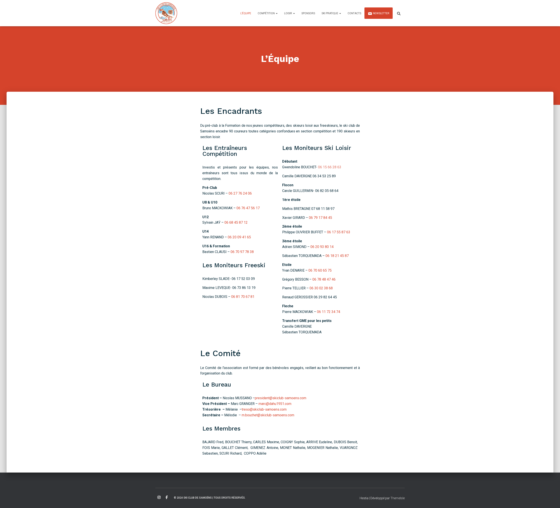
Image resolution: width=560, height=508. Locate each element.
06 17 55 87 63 (338, 232)
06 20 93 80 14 (322, 247)
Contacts (354, 13)
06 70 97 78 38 (242, 252)
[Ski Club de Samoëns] (166, 13)
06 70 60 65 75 (320, 270)
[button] (276, 13)
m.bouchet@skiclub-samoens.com (268, 415)
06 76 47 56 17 (248, 208)
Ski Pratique (330, 13)
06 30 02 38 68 (321, 288)
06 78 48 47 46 (324, 279)
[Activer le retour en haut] (551, 499)
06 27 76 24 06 (240, 193)
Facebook (166, 497)
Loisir (288, 13)
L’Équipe (245, 13)
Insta (159, 497)
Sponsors (308, 13)
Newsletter (381, 13)
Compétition (266, 13)
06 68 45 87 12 (236, 222)
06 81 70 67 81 (242, 297)
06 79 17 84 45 (320, 218)
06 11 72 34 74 (328, 312)
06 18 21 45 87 (337, 256)
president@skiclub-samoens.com (280, 398)
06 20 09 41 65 (239, 237)
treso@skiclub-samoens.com (264, 409)
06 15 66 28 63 (329, 167)
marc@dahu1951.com (275, 404)
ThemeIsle (397, 498)
